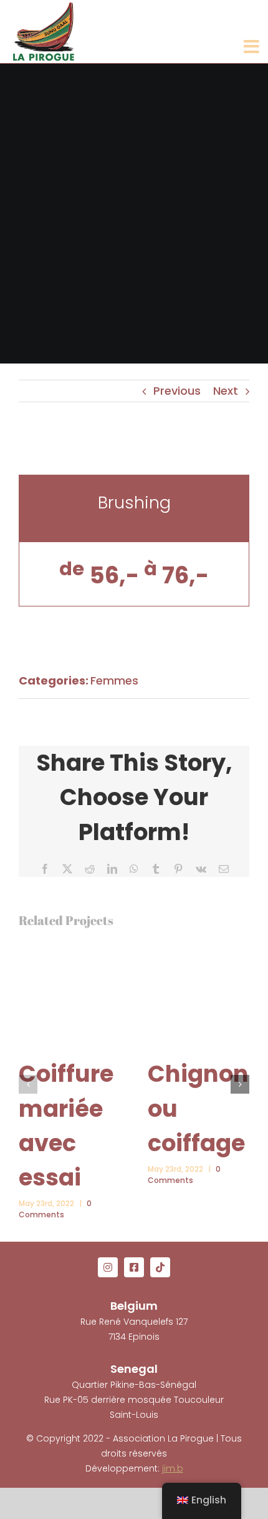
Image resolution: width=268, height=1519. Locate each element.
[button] (28, 1084)
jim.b (172, 1468)
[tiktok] (160, 1267)
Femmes (114, 680)
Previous (177, 390)
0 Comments (55, 1209)
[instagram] (108, 1267)
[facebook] (134, 1267)
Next (225, 390)
